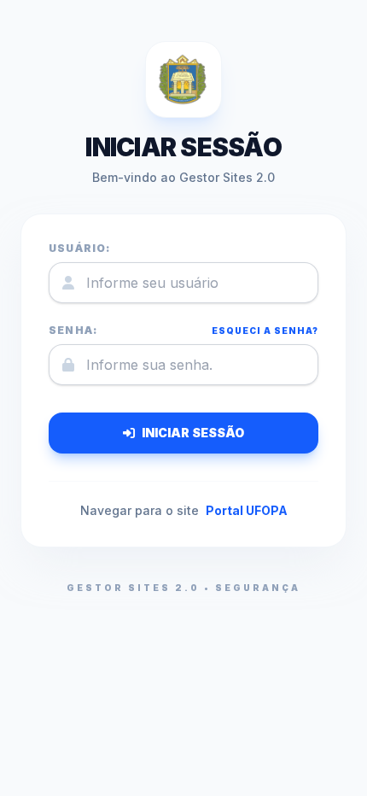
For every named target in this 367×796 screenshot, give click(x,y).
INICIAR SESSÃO (193, 432)
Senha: (73, 330)
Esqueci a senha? (265, 330)
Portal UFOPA (247, 510)
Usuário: (80, 248)
